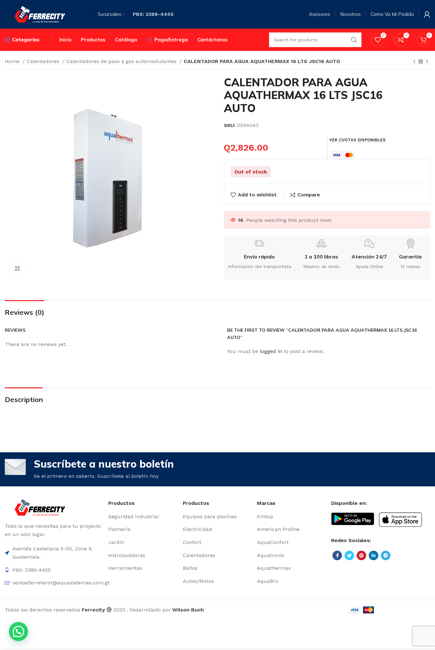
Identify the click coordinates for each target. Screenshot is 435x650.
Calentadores (44, 61)
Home (13, 61)
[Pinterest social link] (361, 555)
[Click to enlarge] (17, 268)
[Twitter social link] (349, 555)
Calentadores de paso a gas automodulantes (122, 61)
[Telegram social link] (385, 555)
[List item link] (142, 516)
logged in (271, 351)
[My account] (427, 14)
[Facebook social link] (337, 555)
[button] (18, 631)
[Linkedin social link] (373, 555)
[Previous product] (414, 62)
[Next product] (427, 62)
